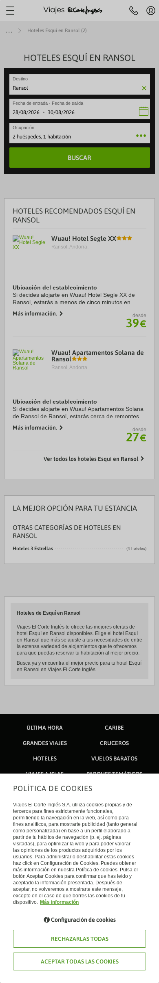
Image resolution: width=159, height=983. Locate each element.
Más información (59, 902)
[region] (79, 491)
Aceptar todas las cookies (80, 961)
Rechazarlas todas (79, 938)
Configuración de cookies (83, 919)
